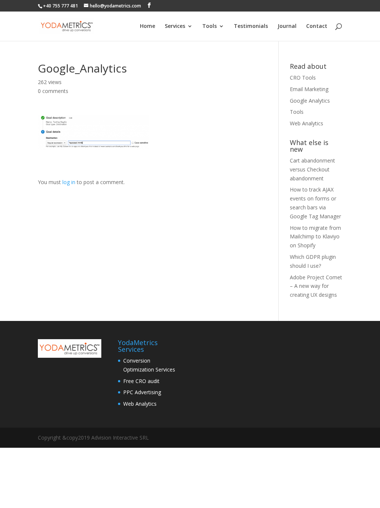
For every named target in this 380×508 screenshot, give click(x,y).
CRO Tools (303, 77)
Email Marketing (309, 89)
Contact (316, 26)
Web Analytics (306, 123)
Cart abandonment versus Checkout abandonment (312, 169)
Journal (287, 26)
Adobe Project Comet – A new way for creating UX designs (316, 286)
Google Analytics (310, 100)
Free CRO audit (141, 381)
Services (175, 26)
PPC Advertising (142, 392)
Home (147, 26)
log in (68, 182)
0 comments (53, 90)
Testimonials (251, 26)
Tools (209, 26)
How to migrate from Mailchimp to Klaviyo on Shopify (315, 236)
